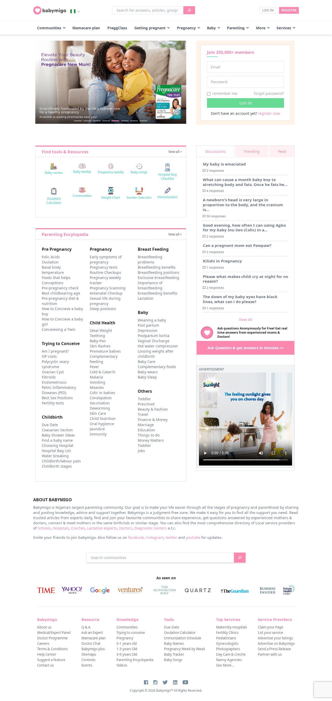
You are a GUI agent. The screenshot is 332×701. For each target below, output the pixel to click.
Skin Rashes (100, 346)
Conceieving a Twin (58, 329)
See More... (225, 665)
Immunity (98, 434)
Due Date (50, 424)
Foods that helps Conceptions (56, 280)
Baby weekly (82, 171)
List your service (270, 632)
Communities (49, 27)
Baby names (54, 172)
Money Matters (151, 440)
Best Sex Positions (57, 397)
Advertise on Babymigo (276, 643)
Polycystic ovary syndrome (55, 364)
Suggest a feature (51, 659)
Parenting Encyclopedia (134, 659)
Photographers (228, 649)
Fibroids (49, 377)
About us (44, 627)
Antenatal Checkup (106, 293)
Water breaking (55, 455)
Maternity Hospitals (231, 627)
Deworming (100, 408)
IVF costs (49, 356)
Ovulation (50, 262)
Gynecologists (227, 643)
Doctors (125, 528)
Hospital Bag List (56, 450)
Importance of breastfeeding (150, 285)
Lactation (146, 298)
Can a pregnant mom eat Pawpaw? (237, 245)
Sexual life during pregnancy (105, 301)
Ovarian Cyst (53, 371)
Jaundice (97, 428)
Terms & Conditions (52, 649)
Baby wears (148, 371)
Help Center (46, 654)
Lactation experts (102, 528)
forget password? (269, 93)
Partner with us (270, 654)
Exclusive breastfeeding (158, 277)
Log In (268, 10)
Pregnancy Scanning (108, 287)
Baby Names (174, 643)
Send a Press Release (274, 649)
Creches (78, 528)
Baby (211, 27)
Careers (43, 643)
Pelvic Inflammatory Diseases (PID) (59, 390)
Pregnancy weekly (111, 172)
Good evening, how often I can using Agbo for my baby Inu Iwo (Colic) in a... (244, 228)
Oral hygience (102, 423)
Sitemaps (88, 654)
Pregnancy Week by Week (184, 649)
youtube (193, 537)
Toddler (144, 398)
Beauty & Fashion (153, 409)
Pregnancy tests (103, 267)
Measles (97, 387)
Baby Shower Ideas (58, 435)
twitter (171, 537)
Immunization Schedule (182, 638)
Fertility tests (53, 402)
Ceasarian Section (57, 429)
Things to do (149, 435)
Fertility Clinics (227, 632)
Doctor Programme (52, 638)
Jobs (141, 450)
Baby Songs (173, 659)
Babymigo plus (93, 649)
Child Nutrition (103, 418)
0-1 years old (126, 643)
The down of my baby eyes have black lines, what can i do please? (240, 299)
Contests (88, 659)
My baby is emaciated (224, 164)
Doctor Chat (90, 643)
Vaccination (100, 402)
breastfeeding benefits (157, 293)
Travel (143, 414)
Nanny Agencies (229, 659)
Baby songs (139, 172)
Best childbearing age (61, 293)
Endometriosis (54, 382)
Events (86, 665)
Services (283, 27)
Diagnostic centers (150, 528)
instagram (155, 537)
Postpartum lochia (153, 335)
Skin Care (98, 413)
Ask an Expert (92, 632)
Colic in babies (102, 392)
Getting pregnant (149, 27)
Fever (94, 366)
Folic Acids (51, 256)
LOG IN (245, 103)
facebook (136, 537)
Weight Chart (110, 197)
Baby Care (146, 361)
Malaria (96, 377)
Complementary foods (157, 366)
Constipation (101, 397)
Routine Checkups (105, 272)
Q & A (86, 627)
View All (245, 319)
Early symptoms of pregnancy (106, 259)
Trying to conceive (130, 632)
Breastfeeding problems (150, 259)
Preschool (146, 404)
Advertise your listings (275, 638)
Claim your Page (270, 627)
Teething (97, 335)
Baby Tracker (174, 654)
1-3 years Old (126, 649)
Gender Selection (139, 197)
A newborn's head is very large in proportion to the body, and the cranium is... (243, 204)
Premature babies (105, 351)
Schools (44, 528)
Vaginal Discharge (153, 340)
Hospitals (61, 528)
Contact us (45, 665)
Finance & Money (153, 419)
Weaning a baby (152, 320)
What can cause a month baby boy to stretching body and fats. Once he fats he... (245, 182)
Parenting (236, 27)
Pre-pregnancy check (60, 287)
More (260, 27)
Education (146, 429)
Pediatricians (226, 638)
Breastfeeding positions (158, 272)
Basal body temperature (53, 270)
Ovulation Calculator (53, 200)
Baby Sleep (147, 377)
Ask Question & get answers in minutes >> (246, 347)
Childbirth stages (57, 466)
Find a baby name (57, 440)
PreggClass (117, 27)
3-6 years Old (126, 654)
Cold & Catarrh (102, 371)
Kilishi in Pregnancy (222, 260)
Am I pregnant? (55, 351)
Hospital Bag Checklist (167, 176)
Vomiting (97, 382)
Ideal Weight (101, 330)
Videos (121, 665)
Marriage (146, 424)
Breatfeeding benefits (157, 267)
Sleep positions (103, 308)
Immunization (167, 197)
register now (269, 113)
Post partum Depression (148, 328)
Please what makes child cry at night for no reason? (245, 279)
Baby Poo (98, 340)
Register (288, 10)
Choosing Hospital (57, 445)
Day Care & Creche (231, 654)
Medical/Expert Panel (54, 632)
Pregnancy (186, 27)
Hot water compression (158, 346)
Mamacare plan (86, 27)
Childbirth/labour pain (61, 461)
